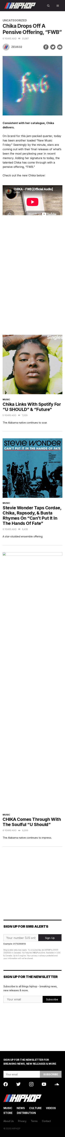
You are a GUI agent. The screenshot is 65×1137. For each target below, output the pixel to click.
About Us (8, 1121)
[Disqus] (32, 278)
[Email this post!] (59, 47)
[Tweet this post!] (52, 47)
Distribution (26, 1113)
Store (7, 1113)
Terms (34, 1121)
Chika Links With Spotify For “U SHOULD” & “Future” (32, 407)
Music (6, 399)
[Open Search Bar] (48, 5)
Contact (46, 1121)
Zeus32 (16, 47)
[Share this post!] (46, 47)
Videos (51, 1108)
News (21, 1108)
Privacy (22, 1121)
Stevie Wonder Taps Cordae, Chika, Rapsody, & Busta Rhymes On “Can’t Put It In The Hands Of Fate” (32, 515)
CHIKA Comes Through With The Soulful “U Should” (32, 822)
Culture (35, 1108)
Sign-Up (50, 938)
